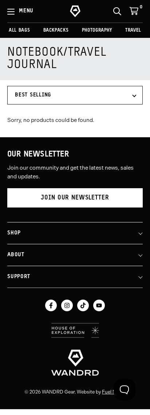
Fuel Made (113, 392)
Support (18, 277)
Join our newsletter (75, 198)
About (15, 255)
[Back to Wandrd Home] (75, 362)
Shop (14, 233)
